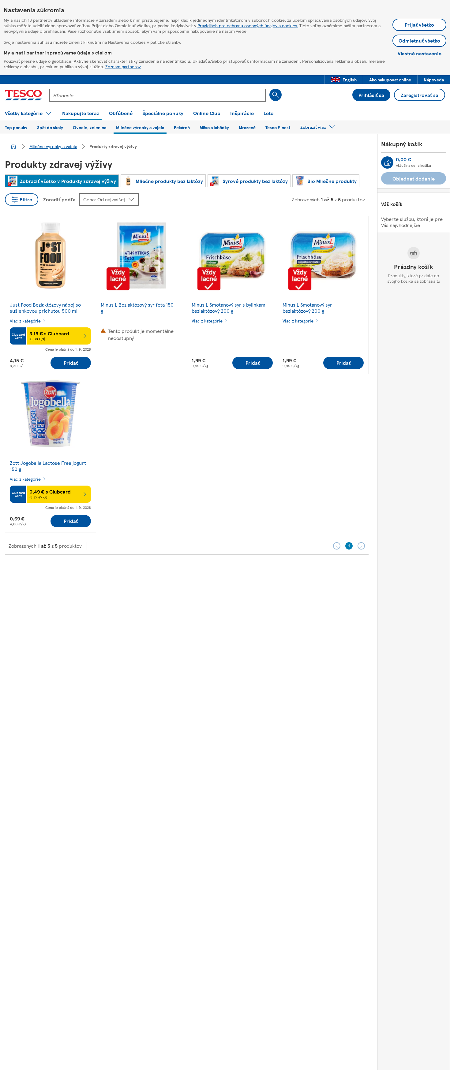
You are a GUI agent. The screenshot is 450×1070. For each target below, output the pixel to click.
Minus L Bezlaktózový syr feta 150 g (137, 307)
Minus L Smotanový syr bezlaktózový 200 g (307, 307)
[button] (344, 79)
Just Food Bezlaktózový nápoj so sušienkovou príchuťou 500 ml (45, 307)
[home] (13, 146)
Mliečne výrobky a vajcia (53, 146)
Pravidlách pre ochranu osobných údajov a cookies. (247, 25)
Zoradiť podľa (59, 199)
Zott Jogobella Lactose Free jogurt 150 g (48, 465)
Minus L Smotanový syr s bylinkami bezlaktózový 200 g (229, 307)
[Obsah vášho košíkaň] (387, 162)
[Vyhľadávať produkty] (275, 95)
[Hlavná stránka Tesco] (23, 95)
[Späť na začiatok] (228, 570)
